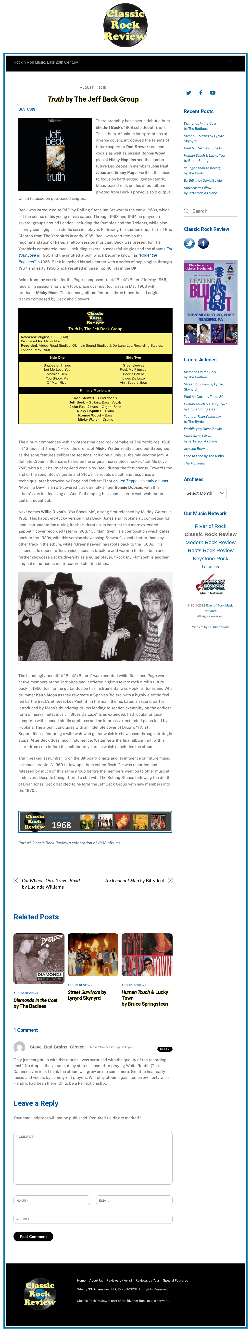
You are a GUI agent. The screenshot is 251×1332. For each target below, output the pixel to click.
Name (22, 1200)
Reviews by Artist (119, 1280)
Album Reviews (25, 993)
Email (105, 1200)
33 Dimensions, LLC (102, 1289)
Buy (26, 109)
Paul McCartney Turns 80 (204, 148)
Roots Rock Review (211, 550)
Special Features (175, 1280)
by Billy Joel (134, 880)
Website (24, 1219)
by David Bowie (203, 180)
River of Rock (210, 526)
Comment (26, 1137)
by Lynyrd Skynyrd (87, 995)
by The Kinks (204, 456)
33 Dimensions (218, 627)
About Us (96, 1280)
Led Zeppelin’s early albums (143, 481)
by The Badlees (35, 1003)
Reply (165, 1049)
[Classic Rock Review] (40, 1309)
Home (81, 1280)
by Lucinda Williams (51, 884)
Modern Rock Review (211, 542)
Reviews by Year (147, 1280)
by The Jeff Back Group (93, 99)
